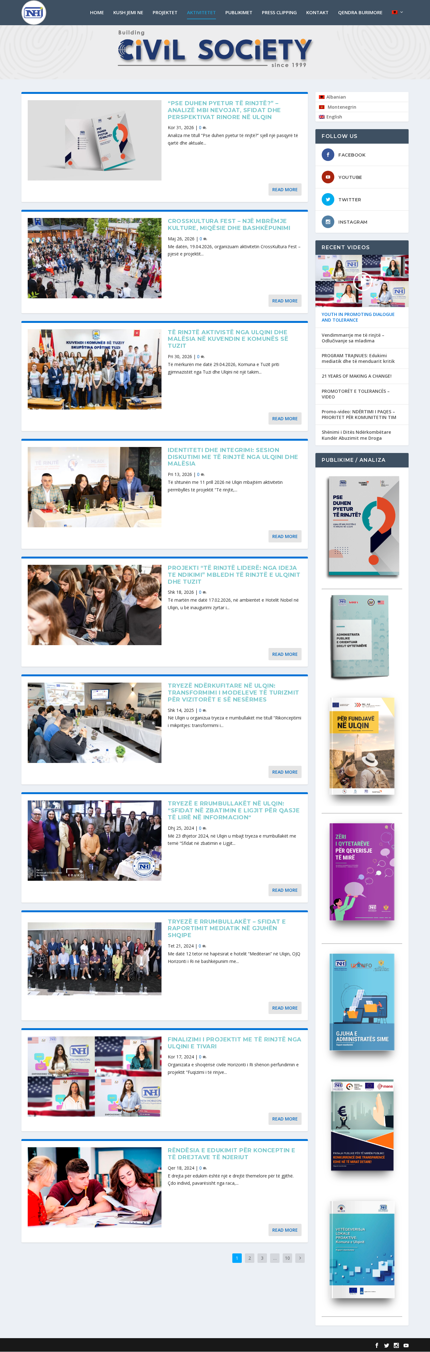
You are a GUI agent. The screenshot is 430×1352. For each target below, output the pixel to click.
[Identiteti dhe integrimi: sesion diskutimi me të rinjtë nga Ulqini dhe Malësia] (94, 487)
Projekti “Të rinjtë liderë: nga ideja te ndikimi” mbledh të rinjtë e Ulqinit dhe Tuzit (234, 574)
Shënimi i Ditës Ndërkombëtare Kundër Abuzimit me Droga (356, 435)
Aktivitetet (201, 12)
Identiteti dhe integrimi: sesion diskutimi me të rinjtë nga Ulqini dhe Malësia (233, 457)
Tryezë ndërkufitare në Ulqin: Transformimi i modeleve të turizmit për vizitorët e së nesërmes (233, 692)
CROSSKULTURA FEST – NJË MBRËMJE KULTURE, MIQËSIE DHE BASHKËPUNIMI (229, 225)
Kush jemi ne (128, 12)
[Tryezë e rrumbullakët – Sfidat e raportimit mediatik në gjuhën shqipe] (94, 959)
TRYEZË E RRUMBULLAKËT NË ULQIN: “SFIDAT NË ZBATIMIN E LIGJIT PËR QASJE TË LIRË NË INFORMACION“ (234, 810)
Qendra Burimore (360, 12)
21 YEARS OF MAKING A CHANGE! (357, 376)
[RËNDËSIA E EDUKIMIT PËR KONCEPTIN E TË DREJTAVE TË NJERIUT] (94, 1187)
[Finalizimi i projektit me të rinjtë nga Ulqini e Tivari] (94, 1076)
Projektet (165, 12)
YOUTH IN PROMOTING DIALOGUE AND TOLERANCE (358, 317)
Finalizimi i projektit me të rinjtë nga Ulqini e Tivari (235, 1043)
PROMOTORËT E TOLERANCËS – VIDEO (356, 394)
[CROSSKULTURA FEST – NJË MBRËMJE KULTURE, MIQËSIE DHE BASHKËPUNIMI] (94, 258)
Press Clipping (279, 12)
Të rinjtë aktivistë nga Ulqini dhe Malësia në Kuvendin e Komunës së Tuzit (228, 339)
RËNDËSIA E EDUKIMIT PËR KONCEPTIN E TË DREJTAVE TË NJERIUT (232, 1154)
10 (287, 1258)
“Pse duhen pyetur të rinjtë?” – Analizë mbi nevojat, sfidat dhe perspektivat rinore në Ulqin (224, 110)
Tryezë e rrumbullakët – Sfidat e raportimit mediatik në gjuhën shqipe (227, 928)
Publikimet (238, 12)
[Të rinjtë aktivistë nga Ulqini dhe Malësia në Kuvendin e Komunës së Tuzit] (94, 369)
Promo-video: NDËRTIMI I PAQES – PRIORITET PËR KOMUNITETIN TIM (359, 414)
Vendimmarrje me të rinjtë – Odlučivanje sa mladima (353, 338)
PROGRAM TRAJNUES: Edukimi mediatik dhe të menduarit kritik (358, 358)
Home (97, 12)
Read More (285, 189)
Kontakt (317, 12)
